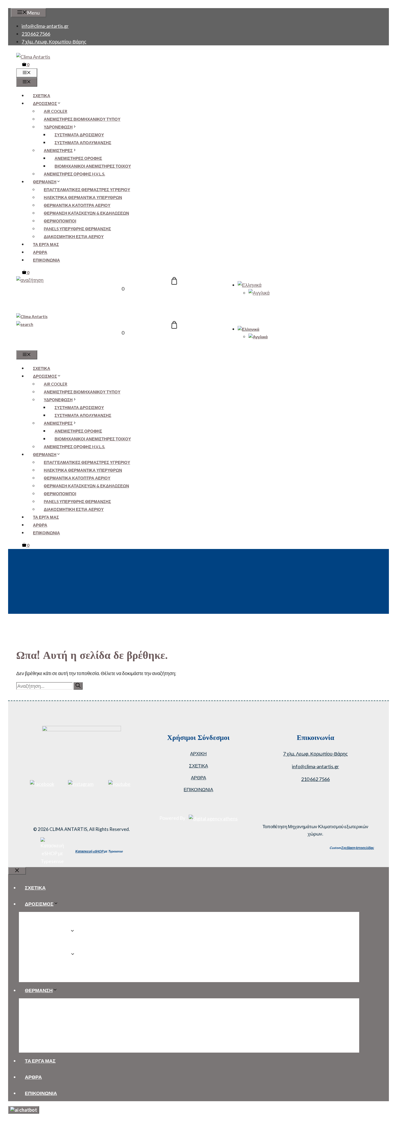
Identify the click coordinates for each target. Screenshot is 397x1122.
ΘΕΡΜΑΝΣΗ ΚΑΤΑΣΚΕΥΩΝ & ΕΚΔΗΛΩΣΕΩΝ (86, 213)
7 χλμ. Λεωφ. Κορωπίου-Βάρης (54, 42)
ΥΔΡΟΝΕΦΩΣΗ (58, 126)
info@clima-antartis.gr (45, 26)
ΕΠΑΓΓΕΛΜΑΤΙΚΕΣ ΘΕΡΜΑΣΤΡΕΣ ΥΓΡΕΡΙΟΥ (87, 189)
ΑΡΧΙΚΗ (198, 753)
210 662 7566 (36, 34)
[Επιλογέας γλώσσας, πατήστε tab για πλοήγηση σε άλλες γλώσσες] (249, 285)
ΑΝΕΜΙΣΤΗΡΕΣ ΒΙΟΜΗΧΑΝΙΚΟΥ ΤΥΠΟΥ (82, 119)
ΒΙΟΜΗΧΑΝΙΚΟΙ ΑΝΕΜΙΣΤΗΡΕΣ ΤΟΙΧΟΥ (93, 166)
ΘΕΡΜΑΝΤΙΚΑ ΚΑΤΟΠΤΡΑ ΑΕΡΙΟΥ (77, 205)
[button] (29, 280)
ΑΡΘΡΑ (40, 252)
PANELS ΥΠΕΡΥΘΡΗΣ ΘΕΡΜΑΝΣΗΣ (77, 228)
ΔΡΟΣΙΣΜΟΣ (45, 103)
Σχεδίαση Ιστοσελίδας (357, 848)
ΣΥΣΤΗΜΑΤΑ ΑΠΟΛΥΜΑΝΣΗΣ (83, 142)
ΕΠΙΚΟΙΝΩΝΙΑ (46, 260)
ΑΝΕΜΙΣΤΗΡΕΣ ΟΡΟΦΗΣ (78, 158)
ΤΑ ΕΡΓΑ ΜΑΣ (46, 244)
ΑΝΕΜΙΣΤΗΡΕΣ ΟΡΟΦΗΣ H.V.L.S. (74, 173)
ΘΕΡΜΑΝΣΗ (44, 181)
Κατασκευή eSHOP (89, 851)
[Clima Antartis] (32, 316)
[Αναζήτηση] (78, 686)
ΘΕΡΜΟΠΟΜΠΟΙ (60, 220)
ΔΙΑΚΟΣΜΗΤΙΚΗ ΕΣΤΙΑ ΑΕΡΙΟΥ (74, 236)
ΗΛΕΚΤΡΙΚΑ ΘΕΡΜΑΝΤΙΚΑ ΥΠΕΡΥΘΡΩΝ (83, 197)
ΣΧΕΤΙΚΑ (41, 95)
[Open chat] (23, 1110)
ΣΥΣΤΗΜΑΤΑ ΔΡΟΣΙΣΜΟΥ (79, 134)
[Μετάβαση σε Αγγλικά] (259, 293)
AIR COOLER (55, 111)
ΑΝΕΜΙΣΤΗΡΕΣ (58, 150)
